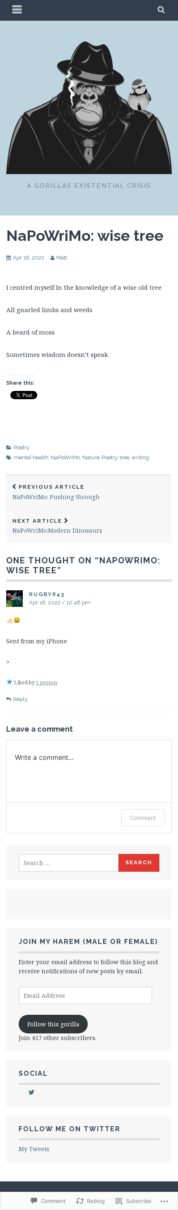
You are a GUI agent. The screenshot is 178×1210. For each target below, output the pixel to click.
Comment (143, 817)
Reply (20, 699)
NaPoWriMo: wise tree (85, 235)
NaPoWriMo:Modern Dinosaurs (57, 526)
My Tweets (34, 1149)
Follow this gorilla (53, 1024)
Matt (61, 258)
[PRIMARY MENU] (17, 10)
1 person (46, 682)
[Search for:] (69, 863)
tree (124, 457)
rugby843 (47, 594)
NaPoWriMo (65, 457)
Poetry (21, 447)
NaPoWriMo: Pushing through (56, 492)
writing (140, 457)
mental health (31, 457)
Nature (90, 457)
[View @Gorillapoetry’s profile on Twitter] (31, 1092)
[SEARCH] (162, 10)
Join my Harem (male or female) (88, 942)
